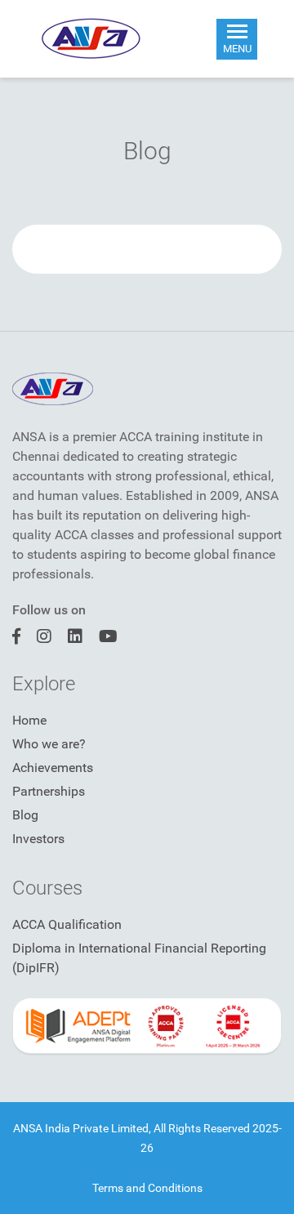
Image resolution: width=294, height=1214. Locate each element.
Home (29, 720)
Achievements (52, 767)
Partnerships (48, 791)
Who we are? (49, 744)
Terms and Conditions (147, 1187)
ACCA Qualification (67, 924)
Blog (25, 815)
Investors (38, 838)
